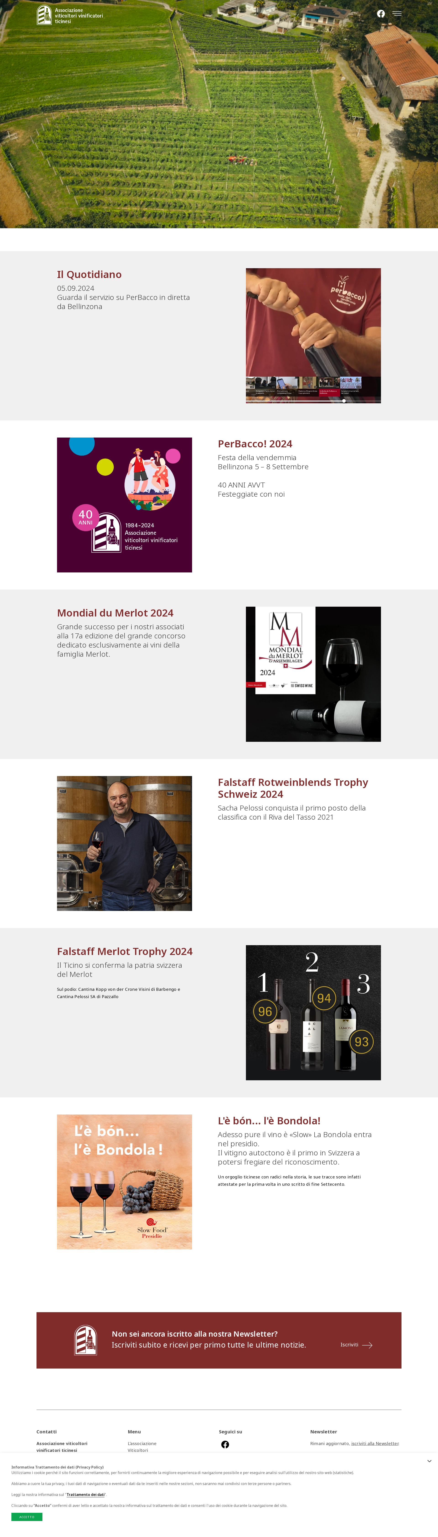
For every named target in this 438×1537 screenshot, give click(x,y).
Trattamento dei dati (85, 1494)
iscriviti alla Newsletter (375, 1443)
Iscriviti (350, 1344)
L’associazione (142, 1443)
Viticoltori (138, 1450)
